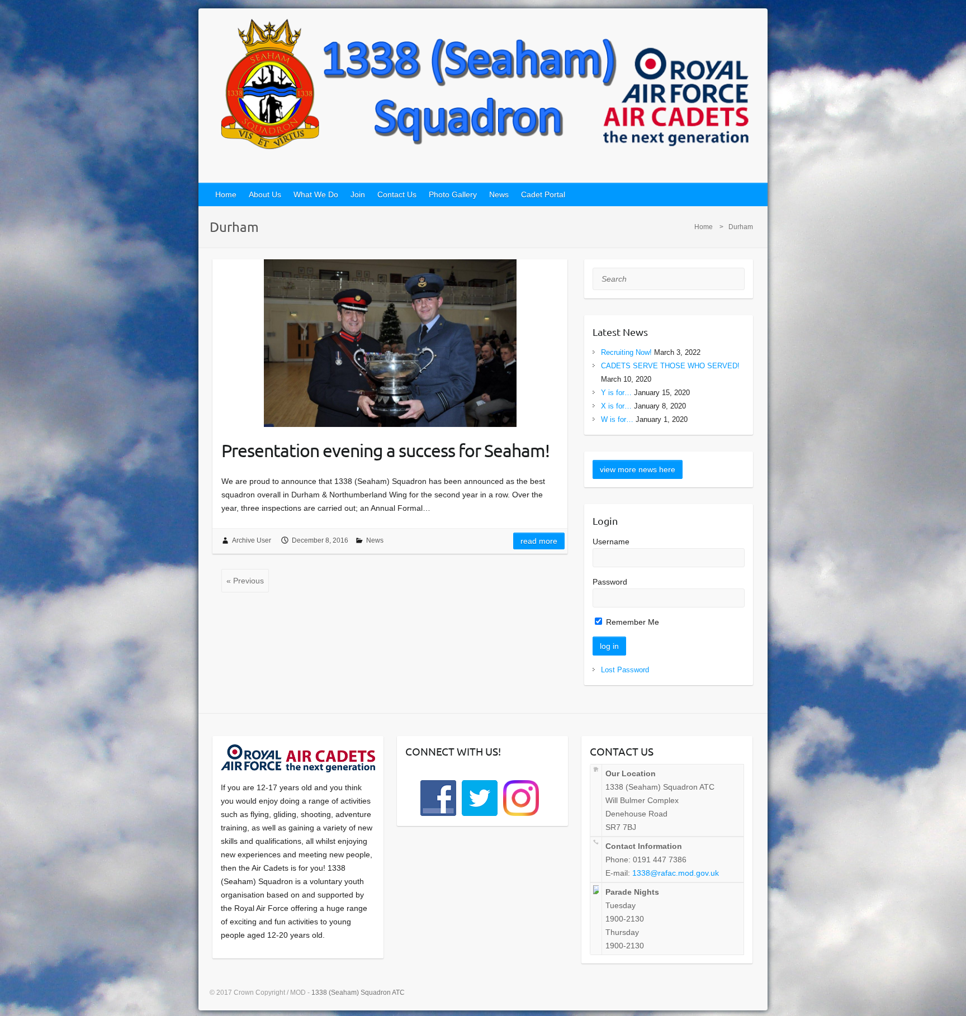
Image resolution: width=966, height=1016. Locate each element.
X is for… (616, 406)
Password (610, 581)
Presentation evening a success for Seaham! (385, 450)
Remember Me (631, 622)
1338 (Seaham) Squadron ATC (358, 992)
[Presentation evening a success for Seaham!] (389, 343)
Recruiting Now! (626, 352)
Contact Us (396, 194)
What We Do (315, 194)
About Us (265, 194)
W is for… (617, 419)
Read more (538, 541)
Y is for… (616, 392)
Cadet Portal (543, 194)
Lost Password (625, 670)
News (499, 194)
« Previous (245, 580)
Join (358, 194)
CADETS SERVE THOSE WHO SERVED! (670, 366)
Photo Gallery (453, 194)
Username (611, 541)
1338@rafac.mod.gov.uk (675, 872)
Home (225, 194)
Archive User (251, 540)
